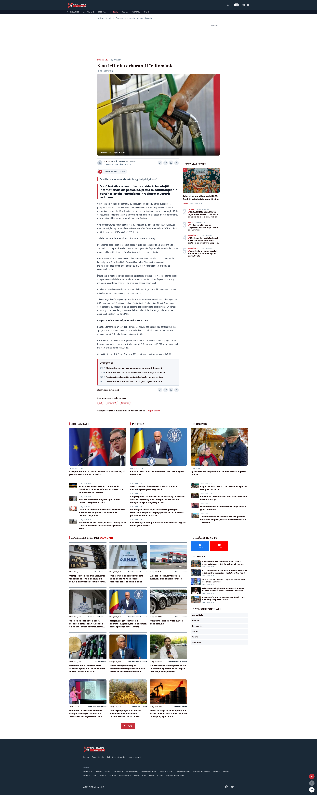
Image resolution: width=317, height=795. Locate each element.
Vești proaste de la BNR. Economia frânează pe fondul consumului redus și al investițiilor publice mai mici (87, 580)
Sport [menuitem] (146, 12)
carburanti (112, 403)
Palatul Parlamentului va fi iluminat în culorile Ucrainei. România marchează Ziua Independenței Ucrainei (101, 489)
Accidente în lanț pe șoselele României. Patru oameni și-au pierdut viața (203, 253)
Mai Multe (128, 726)
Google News (153, 410)
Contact (86, 757)
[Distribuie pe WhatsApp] (171, 162)
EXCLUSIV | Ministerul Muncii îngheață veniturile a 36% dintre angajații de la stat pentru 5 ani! (203, 214)
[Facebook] (243, 4)
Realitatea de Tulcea (156, 776)
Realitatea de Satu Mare (107, 776)
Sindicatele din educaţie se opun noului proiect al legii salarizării (99, 501)
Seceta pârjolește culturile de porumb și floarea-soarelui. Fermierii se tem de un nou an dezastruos (125, 715)
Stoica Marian (181, 572)
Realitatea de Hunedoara (175, 776)
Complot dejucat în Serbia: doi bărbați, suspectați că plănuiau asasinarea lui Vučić (97, 473)
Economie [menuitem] (114, 12)
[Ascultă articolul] (312, 776)
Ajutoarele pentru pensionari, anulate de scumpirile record (134, 368)
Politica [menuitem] (102, 12)
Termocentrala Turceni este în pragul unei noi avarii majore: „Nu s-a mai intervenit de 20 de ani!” (223, 519)
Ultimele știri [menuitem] (73, 12)
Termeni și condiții (98, 757)
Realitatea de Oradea (183, 772)
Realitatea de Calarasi (148, 772)
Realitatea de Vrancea (124, 161)
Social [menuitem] (125, 12)
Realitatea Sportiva (103, 772)
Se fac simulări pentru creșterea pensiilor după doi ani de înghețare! (203, 227)
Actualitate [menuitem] (88, 12)
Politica (191, 209)
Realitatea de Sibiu (89, 776)
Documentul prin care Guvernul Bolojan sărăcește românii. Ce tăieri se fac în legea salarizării (85, 713)
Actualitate (193, 235)
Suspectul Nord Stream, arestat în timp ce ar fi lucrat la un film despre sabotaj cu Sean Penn (102, 525)
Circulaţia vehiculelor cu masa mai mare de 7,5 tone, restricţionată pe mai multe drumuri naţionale (102, 512)
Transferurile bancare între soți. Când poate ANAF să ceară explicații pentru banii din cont (126, 578)
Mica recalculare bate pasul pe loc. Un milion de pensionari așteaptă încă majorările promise (168, 668)
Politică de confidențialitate (116, 757)
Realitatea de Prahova (221, 772)
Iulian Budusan (100, 572)
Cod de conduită (135, 757)
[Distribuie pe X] (176, 162)
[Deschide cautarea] (228, 4)
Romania (125, 403)
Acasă (102, 18)
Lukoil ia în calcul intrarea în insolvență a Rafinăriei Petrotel (166, 577)
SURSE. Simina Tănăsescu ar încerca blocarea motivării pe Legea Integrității (154, 488)
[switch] (236, 4)
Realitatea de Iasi (140, 776)
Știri (110, 18)
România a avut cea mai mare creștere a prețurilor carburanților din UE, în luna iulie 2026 (87, 668)
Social (185, 204)
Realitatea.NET (88, 772)
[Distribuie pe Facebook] (165, 162)
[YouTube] (248, 4)
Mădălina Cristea (139, 707)
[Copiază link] (160, 162)
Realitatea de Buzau (166, 772)
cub (100, 403)
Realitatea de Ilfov (125, 776)
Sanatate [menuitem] (136, 12)
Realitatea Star (118, 772)
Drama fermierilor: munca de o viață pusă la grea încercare (134, 381)
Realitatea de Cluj (132, 772)
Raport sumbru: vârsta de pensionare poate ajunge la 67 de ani (135, 372)
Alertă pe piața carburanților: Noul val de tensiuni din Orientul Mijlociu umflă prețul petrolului (168, 713)
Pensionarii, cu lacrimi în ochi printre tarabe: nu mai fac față (134, 377)
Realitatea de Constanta (201, 772)
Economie (119, 18)
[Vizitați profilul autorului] (99, 162)
